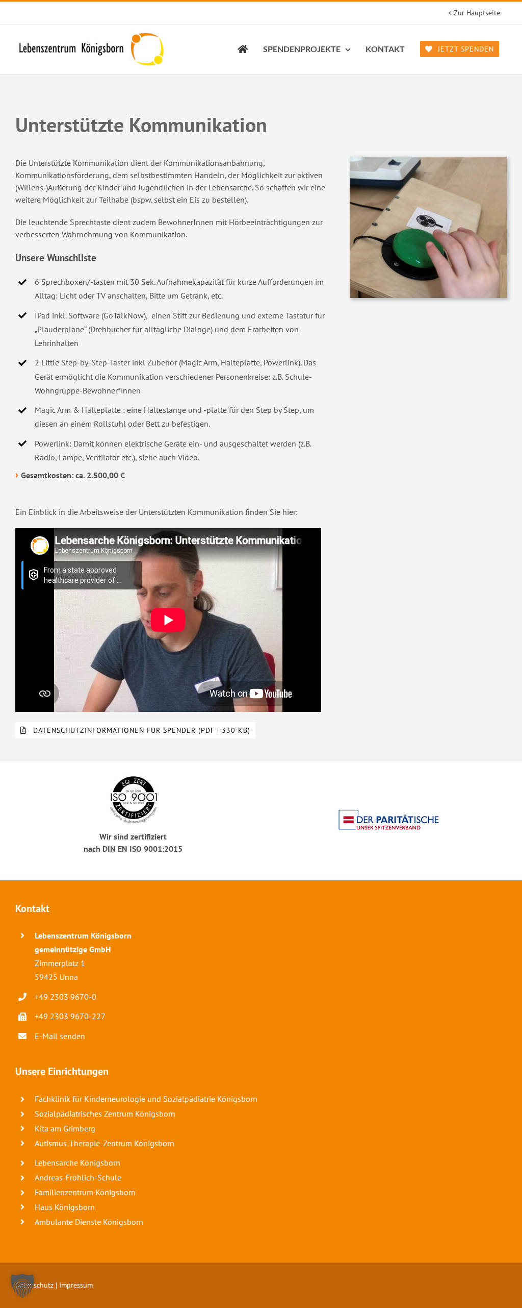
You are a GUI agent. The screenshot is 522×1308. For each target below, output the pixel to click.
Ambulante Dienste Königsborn (89, 1222)
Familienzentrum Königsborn (85, 1192)
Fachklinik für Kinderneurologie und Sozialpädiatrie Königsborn (146, 1099)
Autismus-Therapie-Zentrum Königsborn (104, 1143)
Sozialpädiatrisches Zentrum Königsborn (105, 1113)
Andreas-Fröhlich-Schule (78, 1177)
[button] (22, 1285)
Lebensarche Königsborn (77, 1162)
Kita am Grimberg (65, 1128)
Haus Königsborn (65, 1207)
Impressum (76, 1285)
